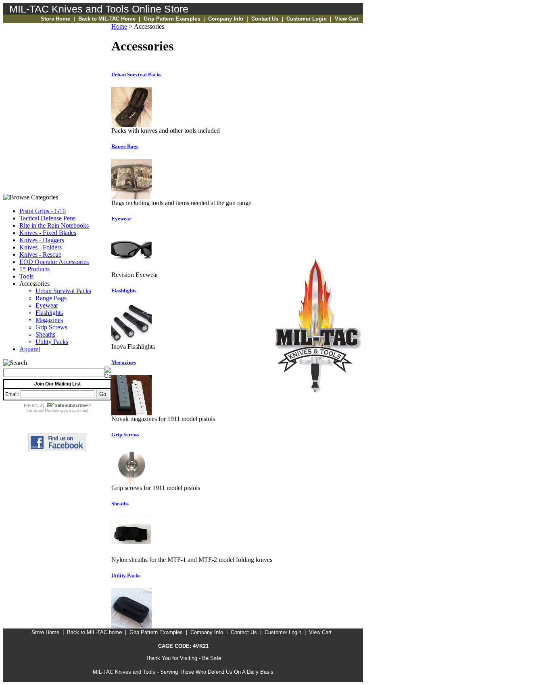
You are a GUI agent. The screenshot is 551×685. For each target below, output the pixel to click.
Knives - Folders (40, 247)
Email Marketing (48, 410)
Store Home (55, 19)
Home (119, 26)
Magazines (49, 319)
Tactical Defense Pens (47, 218)
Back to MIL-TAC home (94, 632)
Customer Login (306, 19)
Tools (26, 276)
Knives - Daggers (41, 240)
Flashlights (49, 312)
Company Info (225, 19)
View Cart (347, 19)
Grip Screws (51, 327)
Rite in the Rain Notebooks (54, 225)
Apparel (29, 349)
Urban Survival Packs (63, 290)
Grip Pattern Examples (172, 19)
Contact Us (264, 19)
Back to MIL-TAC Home (107, 19)
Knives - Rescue (40, 254)
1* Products (34, 269)
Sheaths (45, 334)
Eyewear (46, 305)
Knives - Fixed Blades (47, 232)
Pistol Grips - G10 (42, 210)
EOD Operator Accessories (54, 261)
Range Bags (51, 298)
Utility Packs (51, 341)
